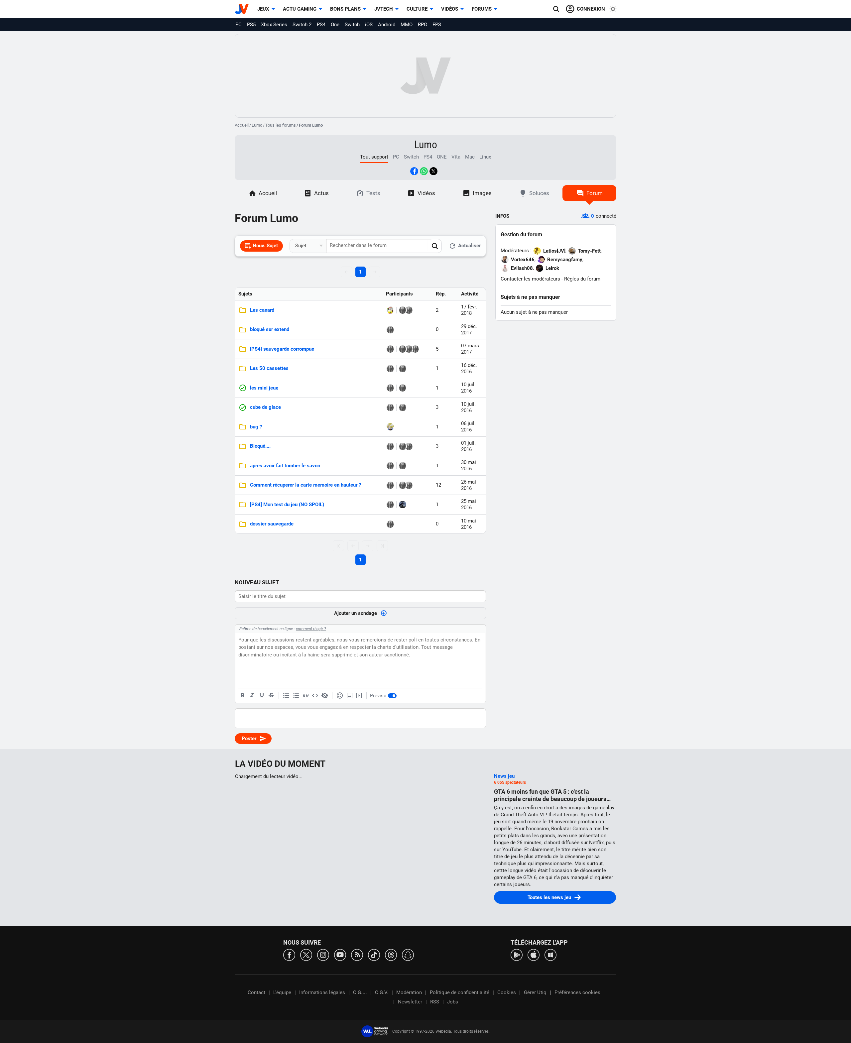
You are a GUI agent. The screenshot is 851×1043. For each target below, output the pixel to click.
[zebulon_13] (390, 465)
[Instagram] (323, 954)
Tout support (374, 157)
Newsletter (410, 1002)
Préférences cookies (577, 992)
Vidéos (449, 9)
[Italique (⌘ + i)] (252, 696)
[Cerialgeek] (390, 426)
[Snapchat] (408, 954)
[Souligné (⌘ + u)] (262, 696)
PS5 (251, 25)
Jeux (263, 9)
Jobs (452, 1002)
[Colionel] (390, 329)
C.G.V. (381, 992)
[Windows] (550, 954)
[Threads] (391, 954)
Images (482, 193)
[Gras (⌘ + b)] (242, 696)
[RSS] (357, 954)
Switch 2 (302, 25)
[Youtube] (340, 954)
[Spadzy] (415, 349)
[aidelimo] (390, 485)
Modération (409, 992)
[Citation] (305, 696)
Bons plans (345, 9)
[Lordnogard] (390, 446)
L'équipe (282, 992)
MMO (407, 25)
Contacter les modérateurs (530, 279)
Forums (482, 9)
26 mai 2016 (468, 485)
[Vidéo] (359, 696)
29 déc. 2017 (469, 329)
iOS (369, 25)
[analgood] (409, 310)
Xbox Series (274, 25)
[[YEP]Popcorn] (390, 349)
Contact (256, 992)
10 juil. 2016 (468, 388)
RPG (422, 25)
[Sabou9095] (402, 310)
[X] (306, 954)
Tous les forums (280, 125)
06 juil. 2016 (468, 426)
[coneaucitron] (402, 465)
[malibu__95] (390, 310)
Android (386, 25)
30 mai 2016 (468, 465)
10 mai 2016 (468, 524)
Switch (352, 25)
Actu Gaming (299, 9)
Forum (594, 193)
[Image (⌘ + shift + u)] (349, 696)
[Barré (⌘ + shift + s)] (271, 696)
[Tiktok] (374, 954)
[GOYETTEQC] (402, 368)
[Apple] (534, 954)
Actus (321, 193)
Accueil (242, 125)
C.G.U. (360, 992)
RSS (434, 1002)
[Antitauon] (409, 485)
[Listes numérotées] (296, 696)
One (335, 25)
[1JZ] (402, 388)
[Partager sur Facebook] (414, 171)
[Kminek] (409, 446)
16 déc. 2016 (469, 368)
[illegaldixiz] (390, 368)
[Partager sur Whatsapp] (424, 171)
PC (238, 25)
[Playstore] (517, 954)
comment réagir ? (311, 629)
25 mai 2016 (468, 504)
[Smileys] (340, 696)
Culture (417, 9)
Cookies (506, 992)
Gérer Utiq (535, 992)
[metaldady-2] (390, 388)
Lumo (257, 125)
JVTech (383, 9)
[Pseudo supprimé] (402, 485)
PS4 (321, 25)
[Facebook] (289, 954)
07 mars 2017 (470, 349)
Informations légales (322, 992)
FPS (436, 25)
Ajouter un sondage (355, 613)
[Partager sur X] (433, 171)
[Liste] (286, 696)
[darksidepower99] (402, 504)
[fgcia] (402, 349)
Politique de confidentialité (459, 992)
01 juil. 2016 (468, 446)
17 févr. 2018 (469, 310)
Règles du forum (582, 279)
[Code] (315, 696)
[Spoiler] (325, 696)
